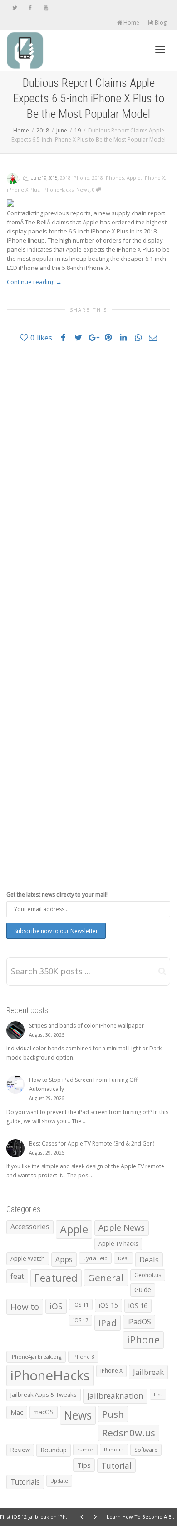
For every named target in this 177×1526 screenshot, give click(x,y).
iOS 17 (80, 1320)
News (82, 189)
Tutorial (116, 1465)
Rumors (114, 1449)
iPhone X (154, 177)
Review (20, 1449)
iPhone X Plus (23, 189)
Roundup (53, 1449)
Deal (123, 1258)
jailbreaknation (115, 1395)
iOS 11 (80, 1304)
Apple (134, 177)
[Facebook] (30, 7)
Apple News (121, 1227)
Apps (64, 1259)
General (106, 1277)
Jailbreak (148, 1372)
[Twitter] (14, 7)
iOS (56, 1306)
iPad (107, 1323)
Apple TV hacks (118, 1243)
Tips (84, 1465)
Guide (142, 1289)
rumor (85, 1449)
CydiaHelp (95, 1258)
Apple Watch (27, 1258)
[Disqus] (88, 479)
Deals (149, 1259)
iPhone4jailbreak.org (36, 1356)
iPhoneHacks (58, 189)
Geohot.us (147, 1275)
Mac (16, 1412)
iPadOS (139, 1322)
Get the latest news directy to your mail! (57, 894)
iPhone (143, 1339)
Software (145, 1449)
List (158, 1394)
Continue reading (34, 282)
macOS (44, 1412)
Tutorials (25, 1482)
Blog (160, 22)
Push (113, 1414)
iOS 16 (138, 1305)
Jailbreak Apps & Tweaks (43, 1394)
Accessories (29, 1227)
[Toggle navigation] (160, 49)
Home (130, 22)
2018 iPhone (74, 177)
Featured (56, 1278)
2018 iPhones (108, 177)
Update (59, 1480)
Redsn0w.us (128, 1432)
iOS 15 (108, 1305)
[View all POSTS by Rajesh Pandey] (12, 177)
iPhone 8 (83, 1356)
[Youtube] (45, 7)
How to (24, 1306)
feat (17, 1276)
